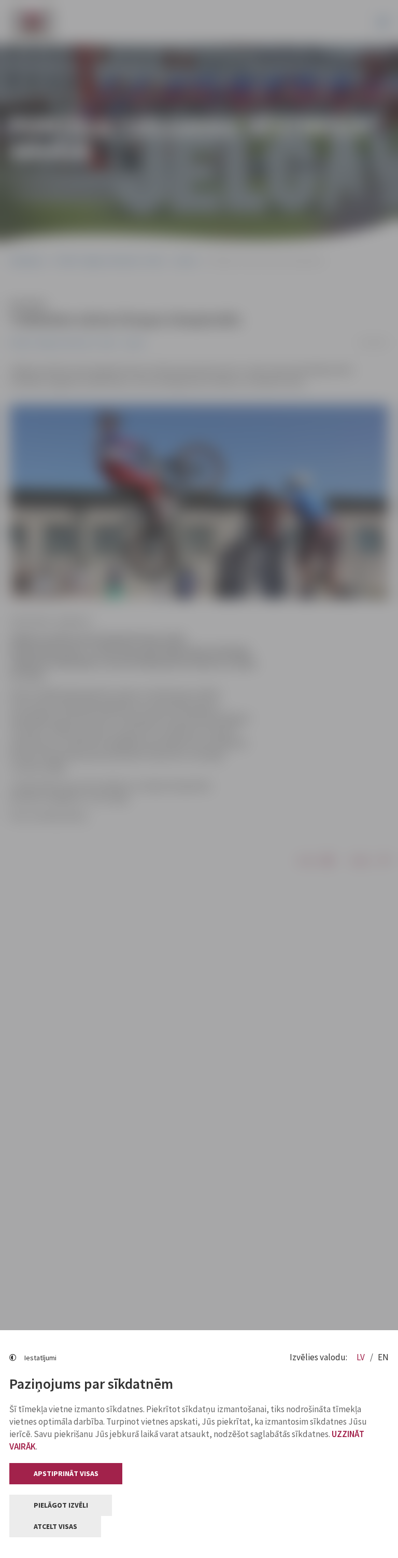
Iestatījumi (40, 1357)
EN (383, 1357)
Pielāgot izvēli (61, 1505)
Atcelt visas (55, 1526)
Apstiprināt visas (66, 1473)
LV (361, 1357)
